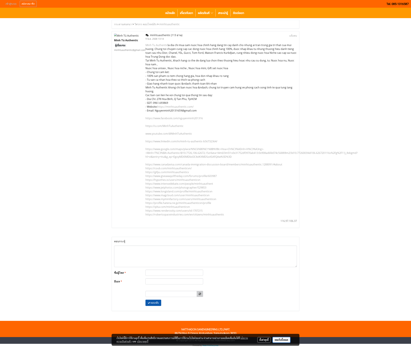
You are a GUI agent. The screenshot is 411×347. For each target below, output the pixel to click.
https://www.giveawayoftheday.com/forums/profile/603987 (181, 176)
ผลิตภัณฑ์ (204, 13)
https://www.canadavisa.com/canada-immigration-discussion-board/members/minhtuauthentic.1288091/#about (213, 164)
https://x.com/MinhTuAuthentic (164, 126)
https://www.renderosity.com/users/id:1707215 (174, 210)
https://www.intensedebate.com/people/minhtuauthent (179, 183)
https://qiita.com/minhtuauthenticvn (167, 207)
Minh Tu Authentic (156, 45)
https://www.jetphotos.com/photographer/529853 (175, 187)
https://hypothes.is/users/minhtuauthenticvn (172, 180)
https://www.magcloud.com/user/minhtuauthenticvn (177, 195)
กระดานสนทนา (123, 24)
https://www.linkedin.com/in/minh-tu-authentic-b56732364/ (181, 141)
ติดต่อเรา (238, 13)
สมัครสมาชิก (28, 3)
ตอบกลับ (154, 302)
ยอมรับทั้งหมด (281, 339)
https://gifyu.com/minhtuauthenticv (167, 172)
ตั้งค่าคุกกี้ (264, 339)
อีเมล (118, 281)
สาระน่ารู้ (223, 13)
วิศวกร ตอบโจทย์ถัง (146, 24)
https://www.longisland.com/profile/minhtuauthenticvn (178, 191)
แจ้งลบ (293, 35)
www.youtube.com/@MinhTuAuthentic (168, 133)
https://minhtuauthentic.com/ (175, 106)
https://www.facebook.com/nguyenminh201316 (174, 118)
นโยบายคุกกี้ (142, 341)
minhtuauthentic (169, 24)
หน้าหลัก (170, 13)
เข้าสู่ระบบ (11, 3)
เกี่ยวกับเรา (186, 13)
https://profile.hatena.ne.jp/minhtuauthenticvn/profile (178, 203)
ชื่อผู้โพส (120, 272)
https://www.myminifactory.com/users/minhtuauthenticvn (180, 199)
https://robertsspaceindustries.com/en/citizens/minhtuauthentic (184, 214)
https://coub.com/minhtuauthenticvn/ (168, 168)
